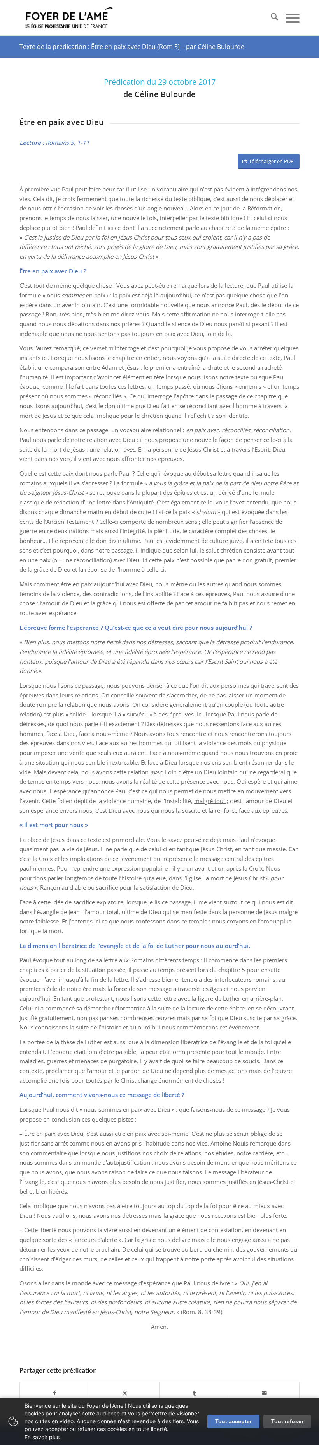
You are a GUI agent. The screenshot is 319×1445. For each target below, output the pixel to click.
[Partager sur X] (125, 1393)
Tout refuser (287, 1421)
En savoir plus (42, 1437)
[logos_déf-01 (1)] (69, 17)
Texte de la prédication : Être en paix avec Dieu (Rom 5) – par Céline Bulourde (131, 46)
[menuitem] (270, 17)
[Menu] (289, 17)
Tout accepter (233, 1421)
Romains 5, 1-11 (67, 142)
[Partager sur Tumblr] (195, 1393)
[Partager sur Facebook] (55, 1393)
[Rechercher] (270, 17)
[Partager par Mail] (265, 1393)
